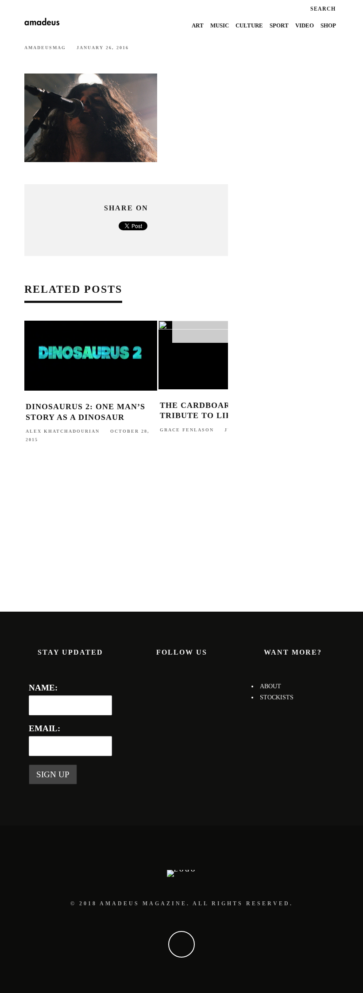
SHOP (328, 25)
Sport (279, 25)
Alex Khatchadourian (63, 431)
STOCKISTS (276, 697)
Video (304, 25)
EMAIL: (44, 728)
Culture (249, 25)
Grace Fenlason (187, 429)
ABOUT (270, 686)
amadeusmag (45, 47)
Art (198, 25)
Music (219, 25)
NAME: (43, 687)
